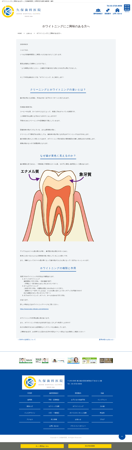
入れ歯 (102, 406)
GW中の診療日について (27, 339)
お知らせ (29, 33)
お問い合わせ (54, 426)
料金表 (102, 413)
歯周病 (29, 400)
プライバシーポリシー (78, 426)
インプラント (102, 400)
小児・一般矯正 (54, 413)
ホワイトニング (78, 406)
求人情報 (54, 419)
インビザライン (29, 413)
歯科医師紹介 (54, 393)
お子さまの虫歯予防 (78, 400)
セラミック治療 (54, 406)
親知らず (30, 406)
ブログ (102, 419)
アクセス (30, 419)
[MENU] (127, 7)
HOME (20, 33)
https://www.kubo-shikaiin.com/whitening (34, 309)
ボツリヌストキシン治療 (78, 413)
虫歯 (102, 393)
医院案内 (78, 393)
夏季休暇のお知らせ (106, 339)
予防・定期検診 (54, 400)
